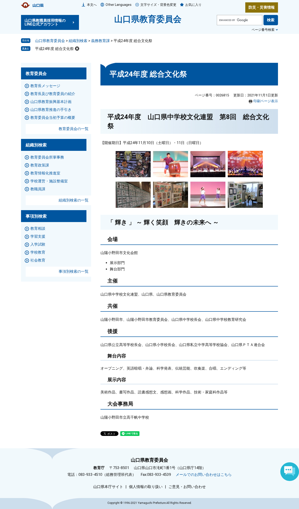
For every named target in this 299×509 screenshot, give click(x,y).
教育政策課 (39, 165)
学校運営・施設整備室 (49, 181)
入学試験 (37, 244)
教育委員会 (36, 73)
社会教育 (37, 260)
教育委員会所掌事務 (47, 157)
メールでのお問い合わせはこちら (204, 474)
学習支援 (37, 236)
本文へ (92, 5)
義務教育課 (100, 41)
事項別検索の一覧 (74, 271)
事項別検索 (36, 216)
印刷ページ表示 (265, 101)
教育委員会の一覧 (74, 129)
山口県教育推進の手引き (50, 109)
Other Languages (119, 5)
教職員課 (37, 189)
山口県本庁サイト (108, 487)
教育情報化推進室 (45, 173)
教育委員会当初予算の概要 (52, 117)
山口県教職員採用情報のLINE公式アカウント (45, 22)
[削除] (77, 48)
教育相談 (37, 228)
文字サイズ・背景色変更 (158, 5)
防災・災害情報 (262, 7)
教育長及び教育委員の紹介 (52, 94)
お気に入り (193, 5)
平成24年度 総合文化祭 (54, 48)
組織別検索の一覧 (74, 200)
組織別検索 (78, 41)
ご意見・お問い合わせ (187, 487)
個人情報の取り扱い (146, 487)
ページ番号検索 (263, 29)
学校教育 (37, 252)
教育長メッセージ (45, 86)
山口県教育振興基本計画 (50, 101)
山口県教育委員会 (148, 19)
